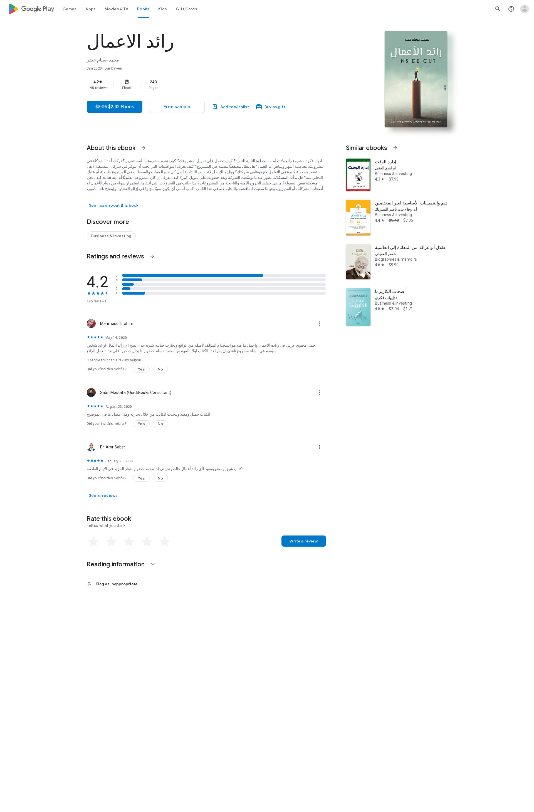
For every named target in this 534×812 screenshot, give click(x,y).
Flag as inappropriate (112, 584)
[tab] (69, 9)
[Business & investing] (111, 236)
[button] (177, 106)
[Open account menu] (524, 9)
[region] (198, 84)
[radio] (93, 541)
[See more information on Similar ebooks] (395, 147)
